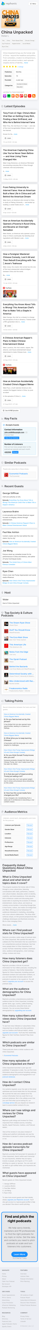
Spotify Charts (6, 1326)
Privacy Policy (24, 1316)
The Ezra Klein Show (18, 637)
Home (4, 1274)
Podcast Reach (25, 1297)
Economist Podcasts (18, 474)
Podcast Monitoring (8, 1308)
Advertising (5, 1300)
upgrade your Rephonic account (18, 1200)
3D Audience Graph (26, 1295)
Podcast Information (26, 1279)
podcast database (8, 1077)
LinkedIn (23, 1321)
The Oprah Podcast (18, 659)
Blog (3, 1316)
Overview (23, 1274)
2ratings (20, 67)
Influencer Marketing (9, 1305)
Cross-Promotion (7, 1302)
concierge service (8, 1103)
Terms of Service (25, 1319)
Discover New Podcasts (28, 1302)
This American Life (17, 645)
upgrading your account (23, 1010)
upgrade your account (15, 981)
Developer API (6, 1286)
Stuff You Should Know (19, 630)
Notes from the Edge (18, 652)
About (4, 1279)
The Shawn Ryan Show (19, 623)
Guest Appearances (8, 1295)
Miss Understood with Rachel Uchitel (22, 681)
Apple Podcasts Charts (9, 1324)
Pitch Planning (25, 1281)
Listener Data (24, 1276)
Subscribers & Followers (28, 1300)
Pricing (4, 1276)
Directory (5, 1319)
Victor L (5, 36)
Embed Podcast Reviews (28, 1305)
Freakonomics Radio (18, 688)
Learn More (19, 1254)
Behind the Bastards (18, 666)
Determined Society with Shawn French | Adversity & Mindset (22, 674)
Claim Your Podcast (8, 1281)
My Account (6, 1284)
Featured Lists (6, 1321)
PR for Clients (6, 1297)
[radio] (4, 66)
